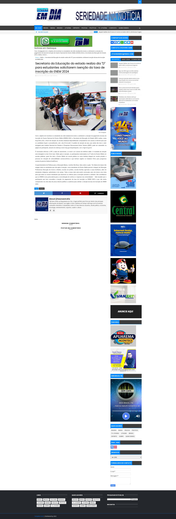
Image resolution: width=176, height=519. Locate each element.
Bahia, (55, 75)
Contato (113, 28)
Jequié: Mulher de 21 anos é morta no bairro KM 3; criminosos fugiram (105, 32)
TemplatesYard (38, 516)
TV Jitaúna (102, 28)
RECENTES (115, 59)
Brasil (46, 28)
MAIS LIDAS (126, 59)
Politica (135, 430)
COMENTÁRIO (136, 59)
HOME (39, 28)
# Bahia (42, 188)
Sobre (121, 436)
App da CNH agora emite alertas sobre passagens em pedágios (128, 72)
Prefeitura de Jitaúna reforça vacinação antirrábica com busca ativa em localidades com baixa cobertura (129, 99)
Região (60, 28)
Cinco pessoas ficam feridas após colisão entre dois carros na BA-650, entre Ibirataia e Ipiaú (129, 89)
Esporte (76, 28)
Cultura (54, 499)
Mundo (47, 502)
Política (93, 28)
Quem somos (130, 436)
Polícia (84, 28)
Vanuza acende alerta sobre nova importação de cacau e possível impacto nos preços (129, 80)
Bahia (53, 28)
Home (37, 57)
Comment (101, 193)
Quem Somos (124, 28)
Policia (127, 430)
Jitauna (124, 433)
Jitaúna (68, 28)
